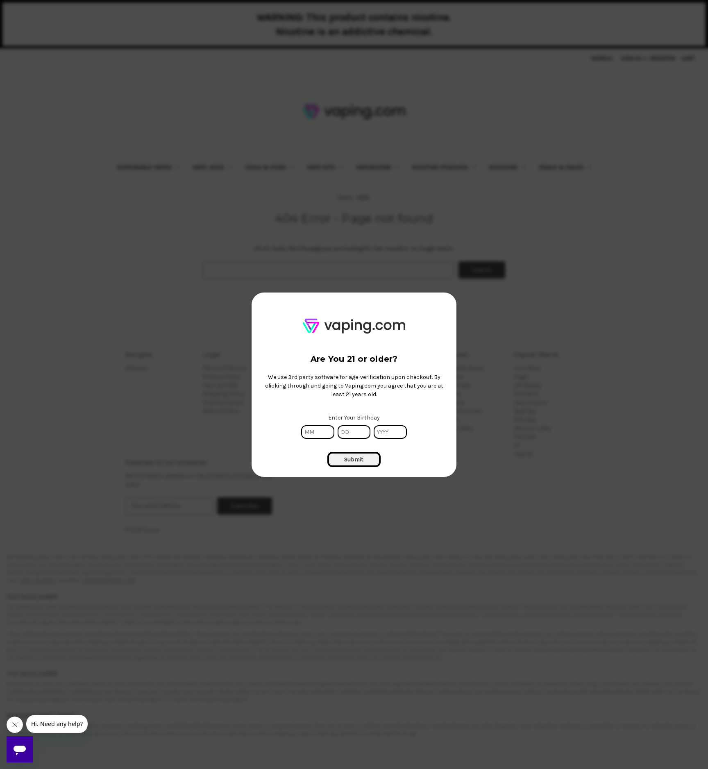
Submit (353, 459)
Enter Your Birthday (354, 417)
